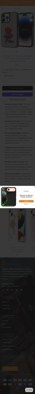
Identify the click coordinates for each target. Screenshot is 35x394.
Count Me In (26, 201)
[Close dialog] (34, 186)
